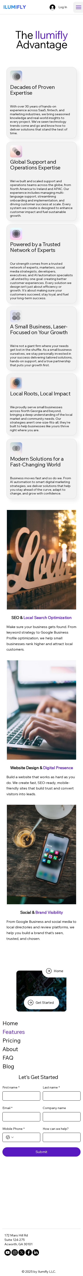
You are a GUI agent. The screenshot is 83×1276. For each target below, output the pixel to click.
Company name (54, 1108)
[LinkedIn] (36, 1252)
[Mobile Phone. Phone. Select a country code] (9, 1137)
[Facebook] (28, 1252)
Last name (51, 1087)
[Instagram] (15, 1252)
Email (7, 1108)
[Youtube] (7, 1252)
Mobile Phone (13, 1129)
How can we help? (56, 1129)
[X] (21, 1252)
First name (10, 1087)
